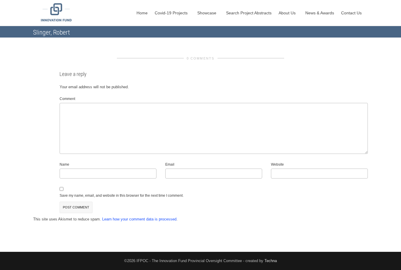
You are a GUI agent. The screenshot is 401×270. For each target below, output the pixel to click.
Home (142, 13)
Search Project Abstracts (249, 13)
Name (64, 164)
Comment (67, 99)
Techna (270, 261)
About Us (288, 13)
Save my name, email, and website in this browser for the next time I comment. (121, 195)
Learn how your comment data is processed (139, 219)
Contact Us (352, 13)
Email (169, 164)
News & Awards (319, 13)
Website (277, 164)
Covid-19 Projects (172, 13)
